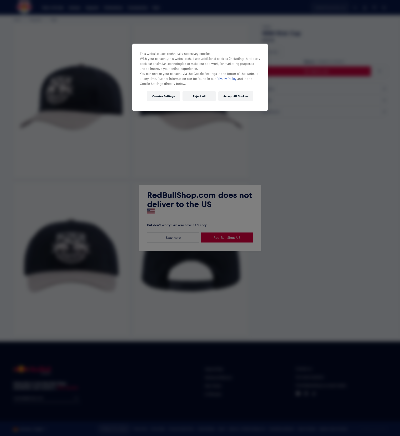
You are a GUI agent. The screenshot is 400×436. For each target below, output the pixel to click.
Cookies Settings (163, 96)
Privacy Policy (226, 79)
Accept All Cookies (235, 96)
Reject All (199, 96)
